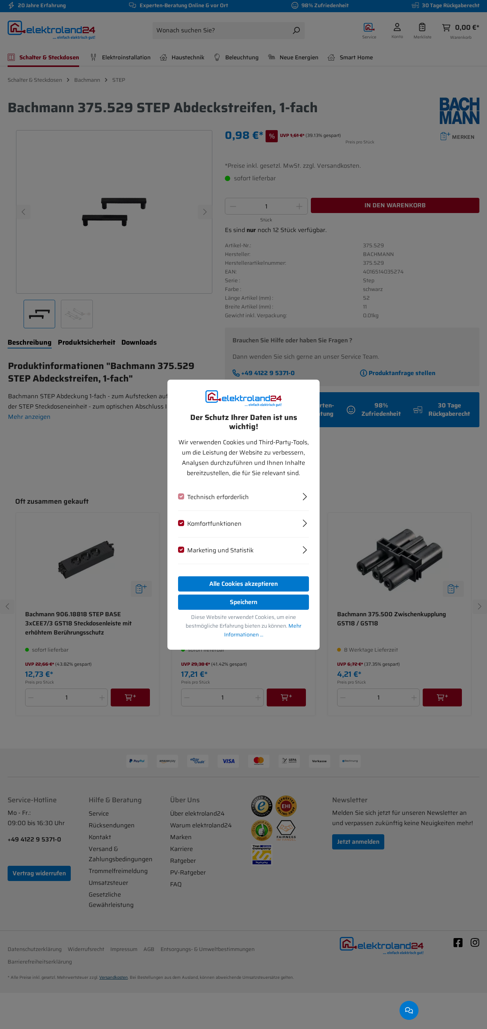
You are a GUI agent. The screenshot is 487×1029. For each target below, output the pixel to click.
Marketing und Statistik (220, 550)
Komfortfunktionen (214, 523)
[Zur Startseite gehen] (243, 398)
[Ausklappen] (305, 495)
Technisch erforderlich (218, 497)
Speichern (243, 602)
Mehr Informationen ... (263, 630)
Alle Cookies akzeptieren (243, 583)
